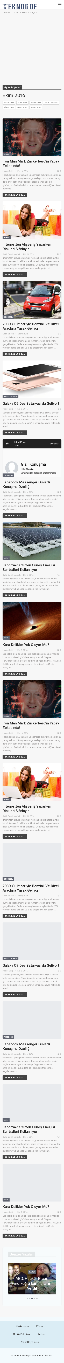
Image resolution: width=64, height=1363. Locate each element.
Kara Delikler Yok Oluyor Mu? (26, 645)
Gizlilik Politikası (21, 1334)
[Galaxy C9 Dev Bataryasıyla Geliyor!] (32, 379)
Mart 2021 (22, 107)
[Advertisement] (32, 49)
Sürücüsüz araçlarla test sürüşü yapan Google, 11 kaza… (32, 1283)
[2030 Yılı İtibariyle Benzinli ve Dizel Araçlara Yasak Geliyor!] (32, 300)
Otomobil (8, 317)
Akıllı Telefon (10, 397)
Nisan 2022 (36, 103)
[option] (32, 1280)
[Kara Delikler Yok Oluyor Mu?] (32, 621)
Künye (39, 1326)
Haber (7, 154)
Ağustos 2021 (51, 103)
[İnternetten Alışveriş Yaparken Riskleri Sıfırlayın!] (32, 220)
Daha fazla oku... (14, 195)
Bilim (6, 558)
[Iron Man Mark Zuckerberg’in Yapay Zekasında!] (32, 137)
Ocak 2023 (22, 103)
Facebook (8, 475)
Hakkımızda (22, 1326)
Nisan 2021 (9, 107)
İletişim (42, 1334)
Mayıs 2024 (9, 103)
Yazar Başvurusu (29, 1342)
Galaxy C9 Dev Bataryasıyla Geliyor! (31, 403)
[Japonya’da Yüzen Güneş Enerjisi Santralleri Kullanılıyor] (32, 541)
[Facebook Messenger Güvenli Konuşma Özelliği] (32, 458)
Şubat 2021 (36, 107)
